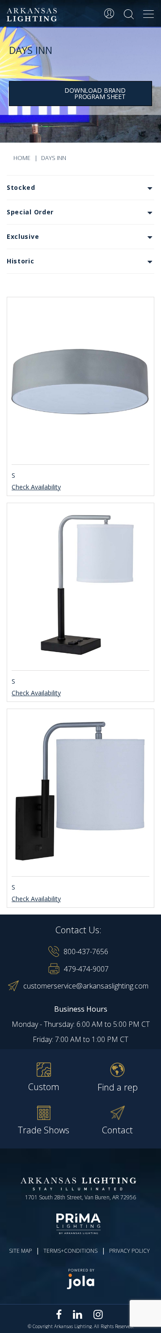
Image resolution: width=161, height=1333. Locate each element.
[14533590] (80, 585)
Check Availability (36, 487)
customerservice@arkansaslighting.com (85, 986)
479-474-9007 (86, 969)
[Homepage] (33, 15)
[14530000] (80, 379)
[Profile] (109, 13)
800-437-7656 (86, 951)
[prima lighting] (80, 1224)
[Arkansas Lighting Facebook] (59, 1314)
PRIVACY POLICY (129, 1251)
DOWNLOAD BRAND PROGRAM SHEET (95, 93)
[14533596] (80, 791)
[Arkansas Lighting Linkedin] (77, 1314)
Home (21, 158)
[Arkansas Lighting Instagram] (98, 1314)
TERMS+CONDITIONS (70, 1251)
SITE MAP (20, 1251)
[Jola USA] (80, 1279)
